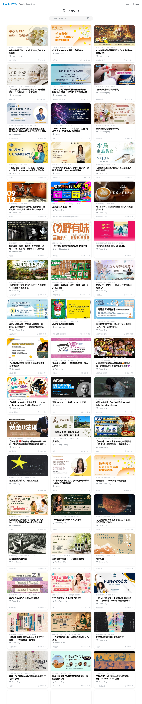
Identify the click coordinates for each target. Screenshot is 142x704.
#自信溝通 (100, 608)
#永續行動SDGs (15, 295)
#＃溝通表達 (100, 686)
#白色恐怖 (13, 334)
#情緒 (55, 373)
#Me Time (56, 568)
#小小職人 (13, 60)
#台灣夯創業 (13, 138)
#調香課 (12, 99)
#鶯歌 (98, 490)
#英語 (11, 177)
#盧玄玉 (99, 295)
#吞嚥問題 (100, 99)
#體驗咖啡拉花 (101, 217)
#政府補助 (13, 373)
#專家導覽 (56, 295)
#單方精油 (13, 608)
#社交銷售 (13, 451)
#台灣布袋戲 (100, 60)
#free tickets (14, 412)
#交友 (98, 529)
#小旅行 (99, 568)
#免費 (98, 647)
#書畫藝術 (13, 647)
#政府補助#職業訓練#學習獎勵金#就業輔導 (67, 217)
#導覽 (55, 60)
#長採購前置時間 (59, 99)
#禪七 (55, 451)
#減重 (11, 529)
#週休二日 (56, 490)
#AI (54, 138)
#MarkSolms (57, 686)
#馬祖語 (55, 256)
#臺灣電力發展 (101, 334)
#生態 (98, 177)
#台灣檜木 (13, 568)
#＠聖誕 (99, 138)
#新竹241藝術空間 (59, 334)
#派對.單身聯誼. (101, 373)
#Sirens (99, 412)
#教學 (55, 529)
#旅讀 (11, 217)
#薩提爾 (55, 647)
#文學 (11, 256)
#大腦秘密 (56, 177)
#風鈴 (11, 686)
